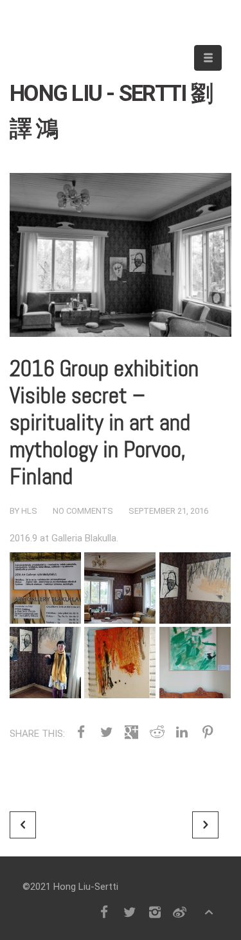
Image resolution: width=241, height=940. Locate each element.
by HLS (23, 511)
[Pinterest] (207, 732)
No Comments (83, 511)
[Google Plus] (131, 732)
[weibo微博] (179, 912)
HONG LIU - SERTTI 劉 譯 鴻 (111, 97)
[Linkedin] (182, 732)
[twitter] (129, 912)
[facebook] (103, 912)
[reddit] (156, 732)
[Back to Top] (209, 912)
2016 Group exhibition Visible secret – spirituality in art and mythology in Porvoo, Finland (104, 422)
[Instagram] (154, 912)
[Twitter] (105, 732)
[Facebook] (80, 732)
